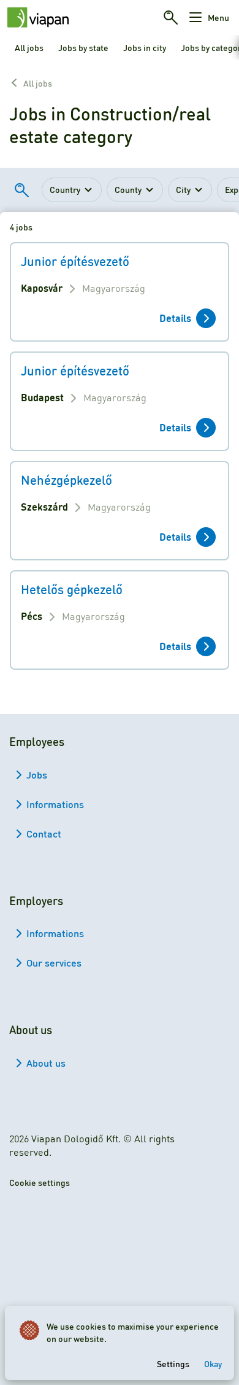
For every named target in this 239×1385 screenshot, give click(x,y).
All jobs (29, 47)
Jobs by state (83, 47)
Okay (213, 1363)
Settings (173, 1363)
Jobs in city (144, 47)
